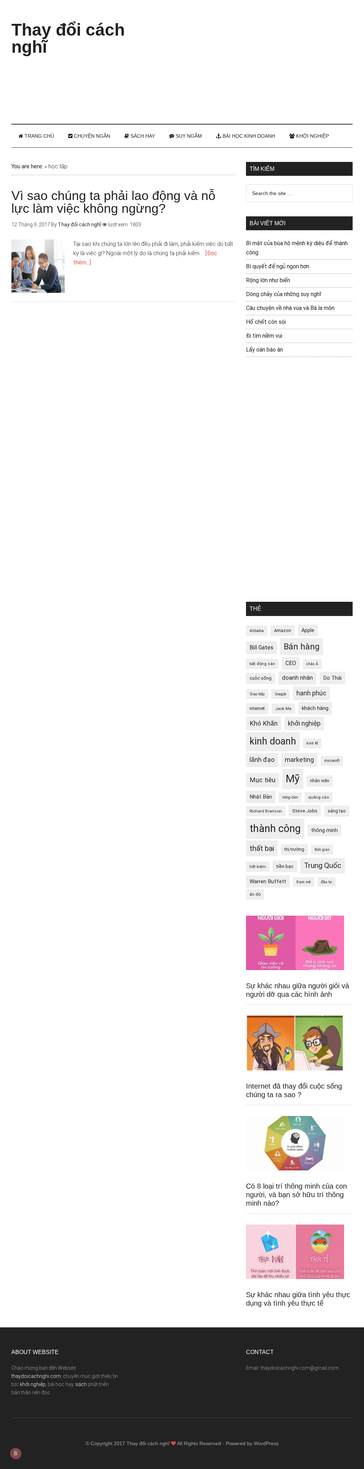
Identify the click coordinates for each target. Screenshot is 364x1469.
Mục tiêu (262, 780)
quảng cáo (318, 797)
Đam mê (303, 882)
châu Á (312, 664)
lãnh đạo (262, 759)
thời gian (322, 849)
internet (257, 708)
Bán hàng (302, 647)
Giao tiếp (257, 694)
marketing (299, 759)
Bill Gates (261, 647)
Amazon (282, 630)
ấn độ (255, 894)
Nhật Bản (261, 797)
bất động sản (262, 663)
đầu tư (326, 882)
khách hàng (315, 708)
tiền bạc (285, 866)
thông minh (324, 830)
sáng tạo (337, 811)
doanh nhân (297, 677)
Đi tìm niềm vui (264, 335)
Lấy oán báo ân (264, 349)
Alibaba (257, 630)
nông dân (290, 797)
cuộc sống (261, 678)
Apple (307, 630)
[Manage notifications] (15, 1453)
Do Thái (332, 678)
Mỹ (293, 779)
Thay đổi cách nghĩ (68, 38)
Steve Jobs (304, 811)
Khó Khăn (264, 723)
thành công (275, 828)
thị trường (294, 849)
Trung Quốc (322, 865)
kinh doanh (273, 741)
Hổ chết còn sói (266, 321)
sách (81, 1384)
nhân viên (319, 780)
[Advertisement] (257, 60)
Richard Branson (266, 811)
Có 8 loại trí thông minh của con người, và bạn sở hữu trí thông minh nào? (296, 1194)
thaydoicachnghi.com (36, 1376)
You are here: (27, 166)
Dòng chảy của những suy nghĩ (283, 294)
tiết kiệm (258, 866)
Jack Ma (283, 708)
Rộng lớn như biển (268, 280)
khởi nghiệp (304, 723)
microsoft (331, 760)
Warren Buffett (268, 881)
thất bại (262, 848)
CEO (290, 663)
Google (280, 694)
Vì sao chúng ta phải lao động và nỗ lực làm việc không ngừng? (113, 202)
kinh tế (312, 743)
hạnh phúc (311, 693)
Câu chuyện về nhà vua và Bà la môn (290, 308)
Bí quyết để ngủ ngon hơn (277, 266)
